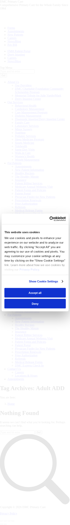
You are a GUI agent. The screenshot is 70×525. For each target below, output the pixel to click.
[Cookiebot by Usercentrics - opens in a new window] (50, 218)
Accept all (35, 292)
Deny (35, 303)
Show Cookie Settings (43, 281)
